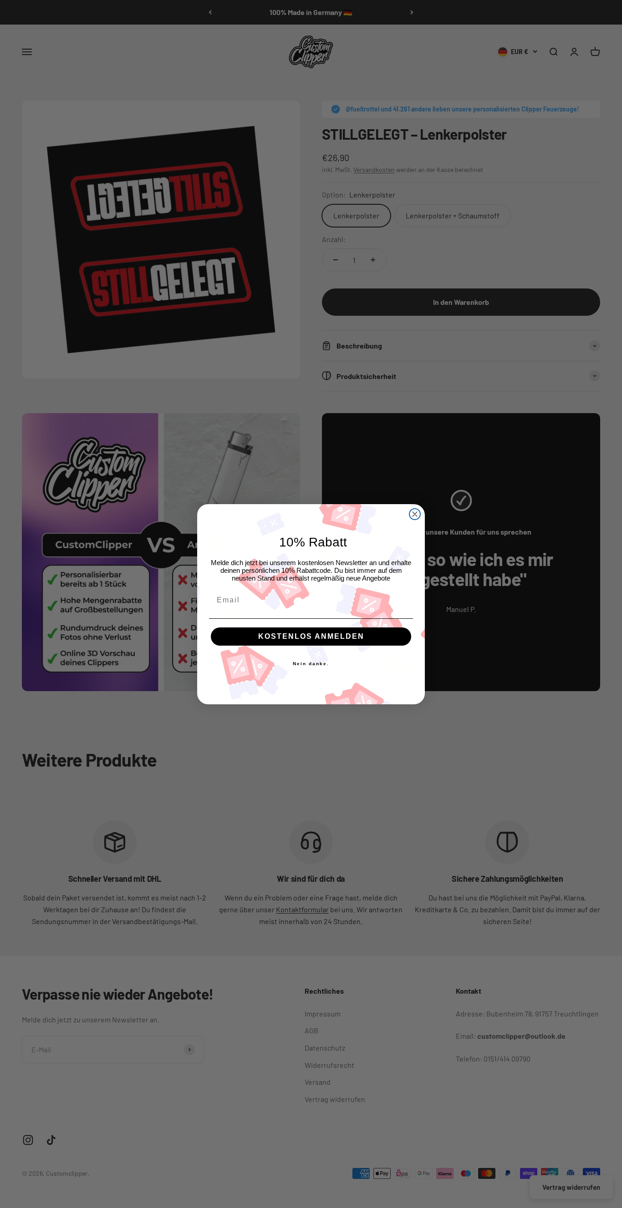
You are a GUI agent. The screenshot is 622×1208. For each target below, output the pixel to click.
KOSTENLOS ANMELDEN (311, 636)
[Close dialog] (414, 514)
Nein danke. (311, 663)
